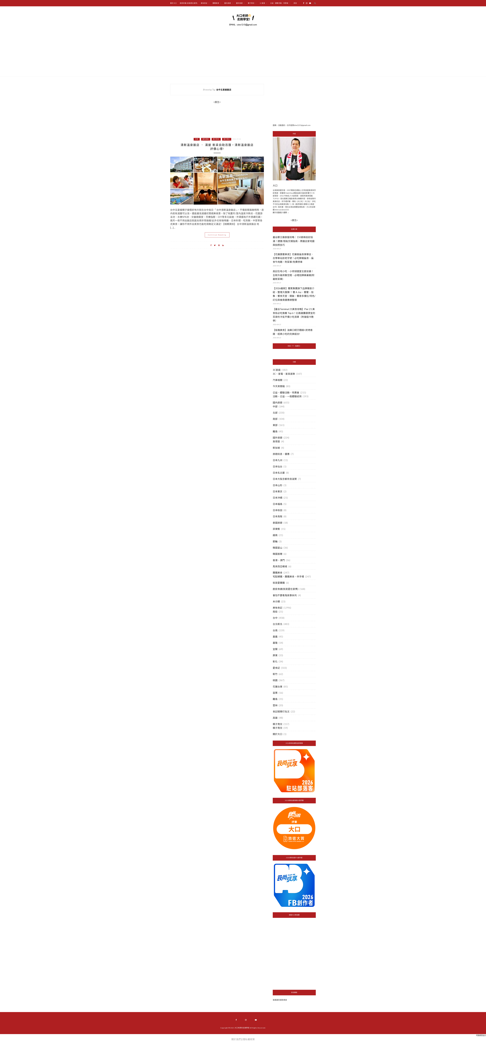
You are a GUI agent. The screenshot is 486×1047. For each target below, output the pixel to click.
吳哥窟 (276, 441)
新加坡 (276, 447)
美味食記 (277, 607)
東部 (275, 425)
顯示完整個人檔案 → (281, 212)
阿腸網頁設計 (481, 1035)
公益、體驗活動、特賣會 (286, 392)
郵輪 (275, 541)
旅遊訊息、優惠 (281, 454)
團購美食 (277, 572)
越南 (275, 535)
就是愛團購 (279, 582)
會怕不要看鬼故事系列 (285, 595)
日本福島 (277, 504)
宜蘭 (275, 649)
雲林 (275, 705)
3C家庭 (277, 370)
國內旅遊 (206, 139)
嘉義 (275, 636)
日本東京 (277, 491)
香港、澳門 (279, 560)
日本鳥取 (277, 516)
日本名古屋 (279, 472)
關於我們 (236, 1039)
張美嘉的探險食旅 (280, 1000)
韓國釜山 (277, 547)
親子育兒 (216, 139)
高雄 (275, 717)
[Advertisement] (294, 101)
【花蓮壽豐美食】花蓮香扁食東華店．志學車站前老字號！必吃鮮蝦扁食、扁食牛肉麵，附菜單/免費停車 (293, 258)
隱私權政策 (249, 1039)
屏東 (275, 655)
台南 (275, 630)
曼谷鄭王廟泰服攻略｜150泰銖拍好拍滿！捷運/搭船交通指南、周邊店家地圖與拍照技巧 (294, 241)
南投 (275, 611)
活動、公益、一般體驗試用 (287, 396)
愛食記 (276, 667)
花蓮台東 (277, 686)
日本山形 (277, 485)
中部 (196, 139)
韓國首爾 (277, 553)
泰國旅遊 (277, 522)
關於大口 (173, 3)
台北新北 (277, 624)
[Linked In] (223, 245)
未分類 (276, 601)
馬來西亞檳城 (280, 566)
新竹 (275, 674)
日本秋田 (277, 510)
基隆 (275, 642)
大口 (275, 185)
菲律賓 (276, 529)
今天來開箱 (279, 386)
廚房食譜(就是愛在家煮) (189, 3)
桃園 (275, 680)
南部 (275, 419)
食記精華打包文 (281, 711)
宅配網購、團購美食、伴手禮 (288, 576)
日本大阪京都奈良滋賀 (285, 479)
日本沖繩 (277, 497)
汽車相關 (277, 380)
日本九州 (277, 460)
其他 (295, 3)
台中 (275, 617)
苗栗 (275, 692)
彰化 (275, 661)
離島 (275, 431)
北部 (275, 412)
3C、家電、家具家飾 (284, 373)
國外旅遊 (277, 437)
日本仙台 (277, 466)
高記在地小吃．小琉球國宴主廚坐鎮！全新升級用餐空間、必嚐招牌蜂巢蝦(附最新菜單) (293, 275)
